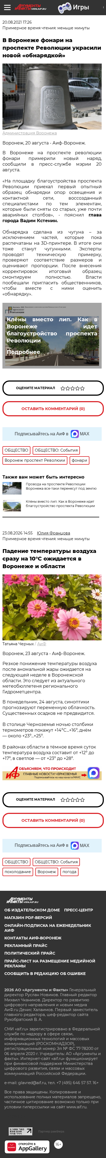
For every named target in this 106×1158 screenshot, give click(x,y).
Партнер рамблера (51, 1131)
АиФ (41, 643)
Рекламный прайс (25, 945)
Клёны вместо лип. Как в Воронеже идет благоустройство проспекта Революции (52, 330)
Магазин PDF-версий (28, 917)
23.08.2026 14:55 (17, 533)
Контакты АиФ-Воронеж (32, 938)
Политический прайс (29, 953)
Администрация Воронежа (29, 133)
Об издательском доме (32, 910)
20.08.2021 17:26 (17, 22)
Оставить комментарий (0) (53, 408)
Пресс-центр (78, 910)
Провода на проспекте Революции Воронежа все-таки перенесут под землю (61, 486)
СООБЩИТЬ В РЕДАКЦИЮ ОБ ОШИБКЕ (45, 973)
